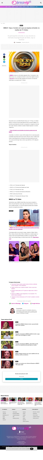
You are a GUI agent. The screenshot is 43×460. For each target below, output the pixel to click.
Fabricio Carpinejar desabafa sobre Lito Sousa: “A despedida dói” (4, 403)
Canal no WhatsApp (15, 303)
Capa (1, 23)
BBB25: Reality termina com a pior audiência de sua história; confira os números (27, 354)
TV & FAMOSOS (4, 409)
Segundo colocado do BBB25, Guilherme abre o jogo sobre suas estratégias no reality (27, 334)
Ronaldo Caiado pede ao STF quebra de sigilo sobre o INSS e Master (24, 291)
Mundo (27, 400)
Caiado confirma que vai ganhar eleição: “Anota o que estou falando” (24, 288)
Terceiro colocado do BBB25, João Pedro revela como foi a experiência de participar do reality (26, 344)
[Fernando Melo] (14, 42)
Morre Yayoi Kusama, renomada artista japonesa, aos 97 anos (29, 403)
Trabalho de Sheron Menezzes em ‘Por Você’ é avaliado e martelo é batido (25, 297)
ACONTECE (24, 409)
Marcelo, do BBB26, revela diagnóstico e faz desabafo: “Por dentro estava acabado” (24, 294)
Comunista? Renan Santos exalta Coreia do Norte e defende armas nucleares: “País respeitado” (24, 285)
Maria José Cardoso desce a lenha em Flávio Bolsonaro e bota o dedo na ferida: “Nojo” (21, 403)
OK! (31, 448)
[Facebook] (4, 54)
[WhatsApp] (4, 59)
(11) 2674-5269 (21, 443)
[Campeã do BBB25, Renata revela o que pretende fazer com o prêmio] (7, 325)
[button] (37, 2)
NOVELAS (13, 409)
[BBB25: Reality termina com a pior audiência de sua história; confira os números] (7, 355)
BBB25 (4, 23)
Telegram (26, 303)
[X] (4, 57)
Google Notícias (35, 303)
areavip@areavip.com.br (21, 442)
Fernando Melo (18, 42)
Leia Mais (28, 448)
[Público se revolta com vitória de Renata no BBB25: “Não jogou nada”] (7, 364)
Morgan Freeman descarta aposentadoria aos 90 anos (13, 403)
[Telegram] (4, 62)
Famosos (2, 400)
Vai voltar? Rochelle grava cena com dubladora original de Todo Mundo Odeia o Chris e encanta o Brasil (38, 404)
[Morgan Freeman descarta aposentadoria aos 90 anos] (13, 399)
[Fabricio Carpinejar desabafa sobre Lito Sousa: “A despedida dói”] (4, 399)
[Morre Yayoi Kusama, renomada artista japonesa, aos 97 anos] (30, 399)
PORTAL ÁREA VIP (35, 409)
